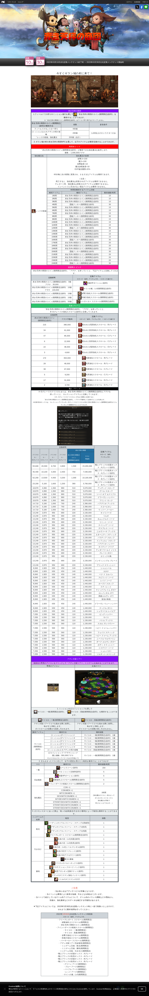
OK (142, 989)
